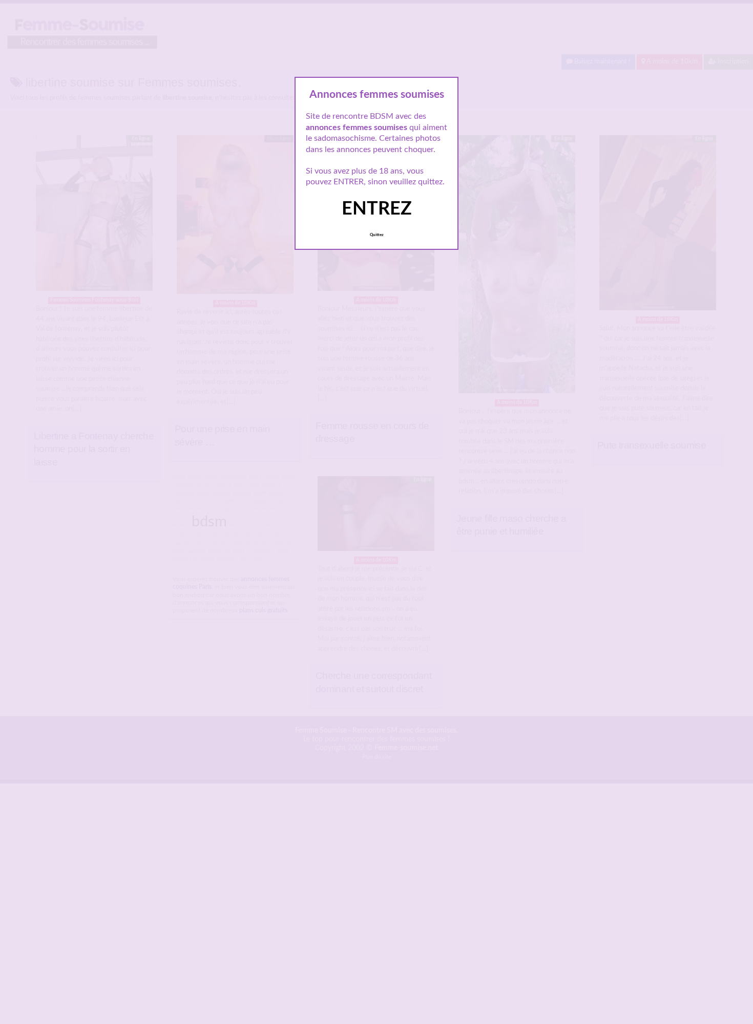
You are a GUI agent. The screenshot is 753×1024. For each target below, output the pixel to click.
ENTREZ (377, 209)
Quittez (377, 235)
